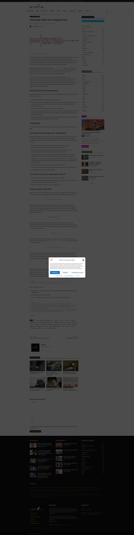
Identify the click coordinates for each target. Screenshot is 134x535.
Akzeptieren (55, 272)
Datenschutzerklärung (69, 275)
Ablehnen (65, 272)
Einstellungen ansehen (77, 272)
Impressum (78, 275)
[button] (83, 260)
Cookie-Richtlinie (59, 275)
